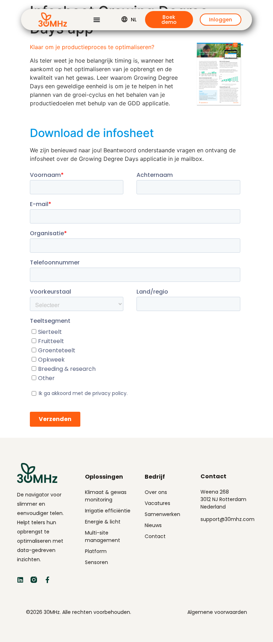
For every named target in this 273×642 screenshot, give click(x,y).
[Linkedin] (20, 580)
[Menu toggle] (96, 19)
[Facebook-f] (47, 580)
